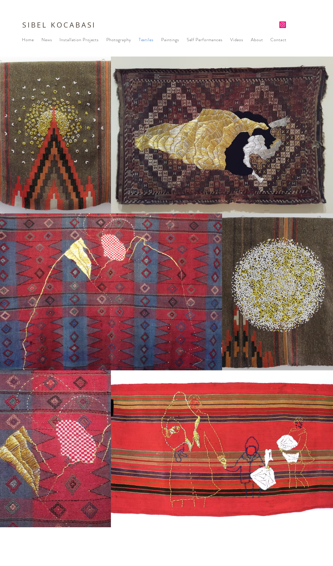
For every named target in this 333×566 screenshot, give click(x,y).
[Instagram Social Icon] (282, 24)
